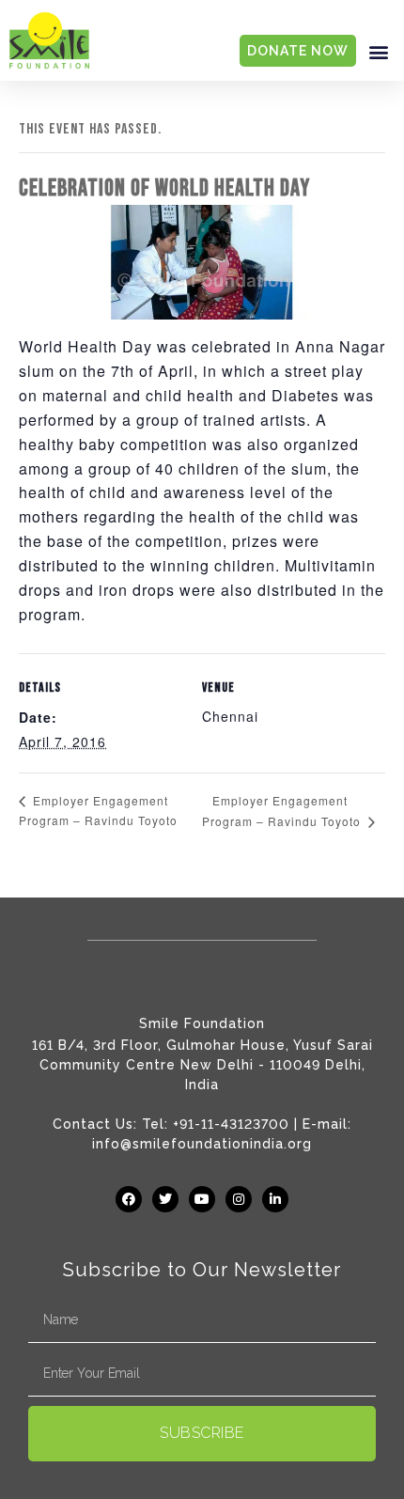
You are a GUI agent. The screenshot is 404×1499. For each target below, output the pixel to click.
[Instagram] (238, 1199)
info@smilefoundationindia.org (202, 1143)
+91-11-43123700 (231, 1124)
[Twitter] (165, 1199)
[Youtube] (202, 1199)
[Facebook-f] (129, 1199)
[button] (379, 51)
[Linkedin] (275, 1199)
